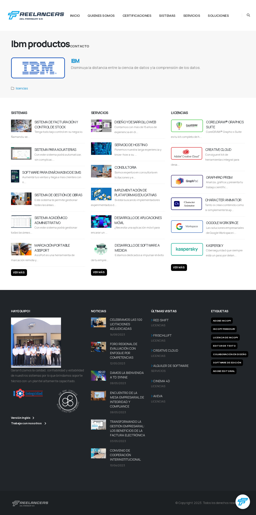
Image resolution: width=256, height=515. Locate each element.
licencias (22, 88)
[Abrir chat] (243, 501)
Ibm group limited (156, 74)
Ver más (19, 272)
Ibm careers (76, 74)
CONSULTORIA (125, 167)
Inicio (75, 15)
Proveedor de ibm (180, 74)
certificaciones (137, 15)
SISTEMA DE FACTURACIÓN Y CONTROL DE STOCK (56, 124)
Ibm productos (115, 74)
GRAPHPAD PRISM (219, 177)
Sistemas (167, 15)
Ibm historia (87, 74)
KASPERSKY (214, 245)
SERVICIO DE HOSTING (130, 144)
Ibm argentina (141, 74)
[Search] (248, 15)
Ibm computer (128, 74)
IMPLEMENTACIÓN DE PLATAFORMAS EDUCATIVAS (135, 192)
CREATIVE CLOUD (218, 149)
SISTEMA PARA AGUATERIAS (55, 149)
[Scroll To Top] (247, 509)
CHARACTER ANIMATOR (223, 199)
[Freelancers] (36, 14)
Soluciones (218, 15)
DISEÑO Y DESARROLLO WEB (135, 122)
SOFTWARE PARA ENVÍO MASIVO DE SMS (51, 172)
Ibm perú (168, 74)
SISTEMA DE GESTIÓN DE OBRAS (58, 194)
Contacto (79, 46)
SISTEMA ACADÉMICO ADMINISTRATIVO (50, 220)
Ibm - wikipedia (101, 74)
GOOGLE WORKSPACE (222, 222)
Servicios (191, 15)
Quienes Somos (101, 15)
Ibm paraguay (195, 74)
